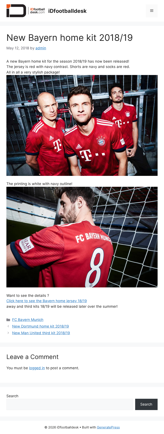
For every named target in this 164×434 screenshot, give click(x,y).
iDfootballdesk (67, 11)
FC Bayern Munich (27, 320)
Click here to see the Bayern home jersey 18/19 (46, 301)
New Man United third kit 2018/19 (41, 333)
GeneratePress (108, 427)
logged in (37, 368)
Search (12, 396)
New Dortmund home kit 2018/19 (40, 326)
